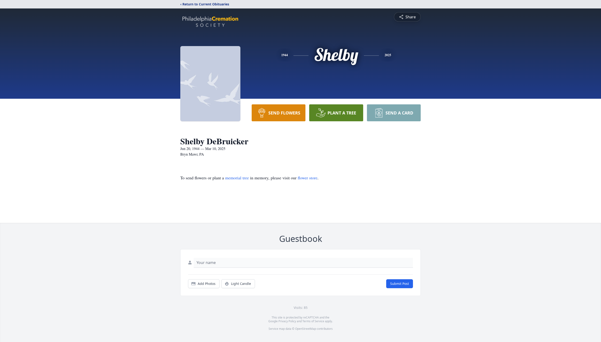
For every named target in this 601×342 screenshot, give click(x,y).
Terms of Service (313, 321)
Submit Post (399, 283)
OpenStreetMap (305, 329)
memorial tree (237, 178)
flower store (307, 178)
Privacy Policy (287, 321)
